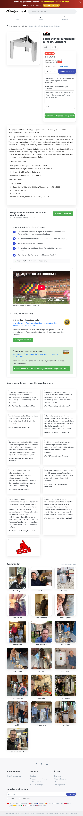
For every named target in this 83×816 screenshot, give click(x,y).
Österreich (25, 803)
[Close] (80, 2)
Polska (32, 806)
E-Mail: (47, 106)
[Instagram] (41, 764)
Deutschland (14, 803)
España (18, 806)
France (41, 803)
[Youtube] (47, 764)
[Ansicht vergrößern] (23, 48)
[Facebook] (36, 764)
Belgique (50, 803)
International (42, 806)
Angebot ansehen (51, 5)
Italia (25, 806)
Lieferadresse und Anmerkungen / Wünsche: (57, 88)
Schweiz (34, 803)
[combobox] (52, 11)
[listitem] (23, 48)
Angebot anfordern (64, 213)
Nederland (59, 803)
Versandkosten (62, 66)
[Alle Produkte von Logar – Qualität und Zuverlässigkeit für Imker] (47, 34)
